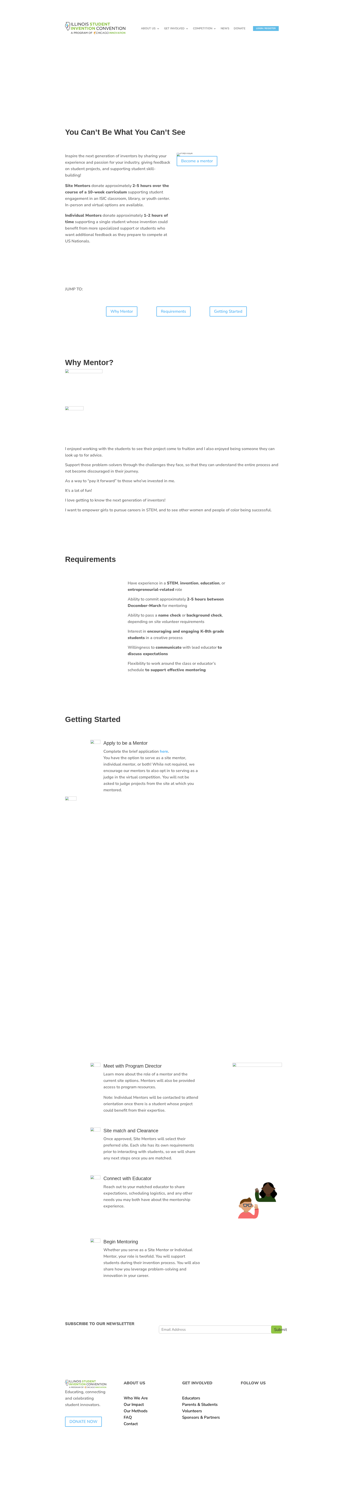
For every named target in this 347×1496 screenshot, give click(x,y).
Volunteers (192, 1411)
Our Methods (136, 1411)
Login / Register (266, 28)
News (225, 28)
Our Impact (134, 1404)
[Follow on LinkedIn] (260, 1398)
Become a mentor (197, 161)
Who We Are (136, 1398)
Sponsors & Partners (201, 1417)
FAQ (128, 1417)
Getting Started (228, 311)
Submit (278, 1329)
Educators (191, 1398)
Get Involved (174, 28)
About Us (148, 28)
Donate (239, 28)
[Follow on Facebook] (244, 1398)
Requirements (173, 311)
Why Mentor (121, 311)
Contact (131, 1424)
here (164, 751)
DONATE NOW (83, 1421)
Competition (202, 28)
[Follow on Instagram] (252, 1398)
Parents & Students (200, 1404)
